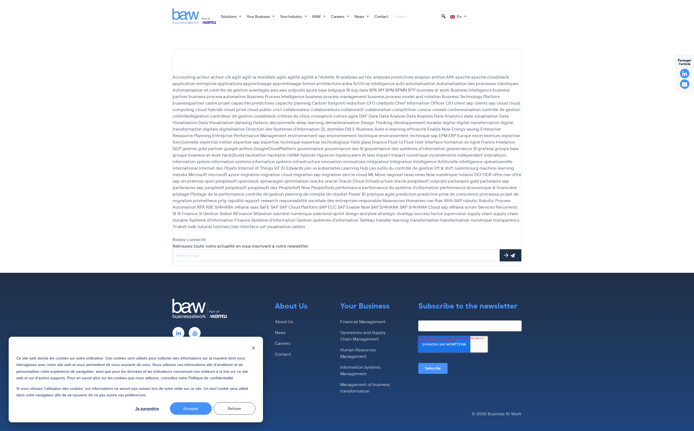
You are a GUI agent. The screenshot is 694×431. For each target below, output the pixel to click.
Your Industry (291, 16)
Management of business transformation (365, 387)
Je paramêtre (147, 408)
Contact (381, 16)
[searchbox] (420, 17)
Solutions (228, 16)
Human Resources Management (358, 353)
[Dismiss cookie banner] (253, 347)
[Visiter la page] (178, 333)
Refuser (234, 408)
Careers (337, 16)
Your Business (258, 16)
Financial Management (362, 321)
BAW (316, 16)
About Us (284, 321)
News (359, 16)
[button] (443, 16)
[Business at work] (194, 16)
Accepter (190, 408)
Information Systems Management (360, 370)
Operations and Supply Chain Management (362, 335)
